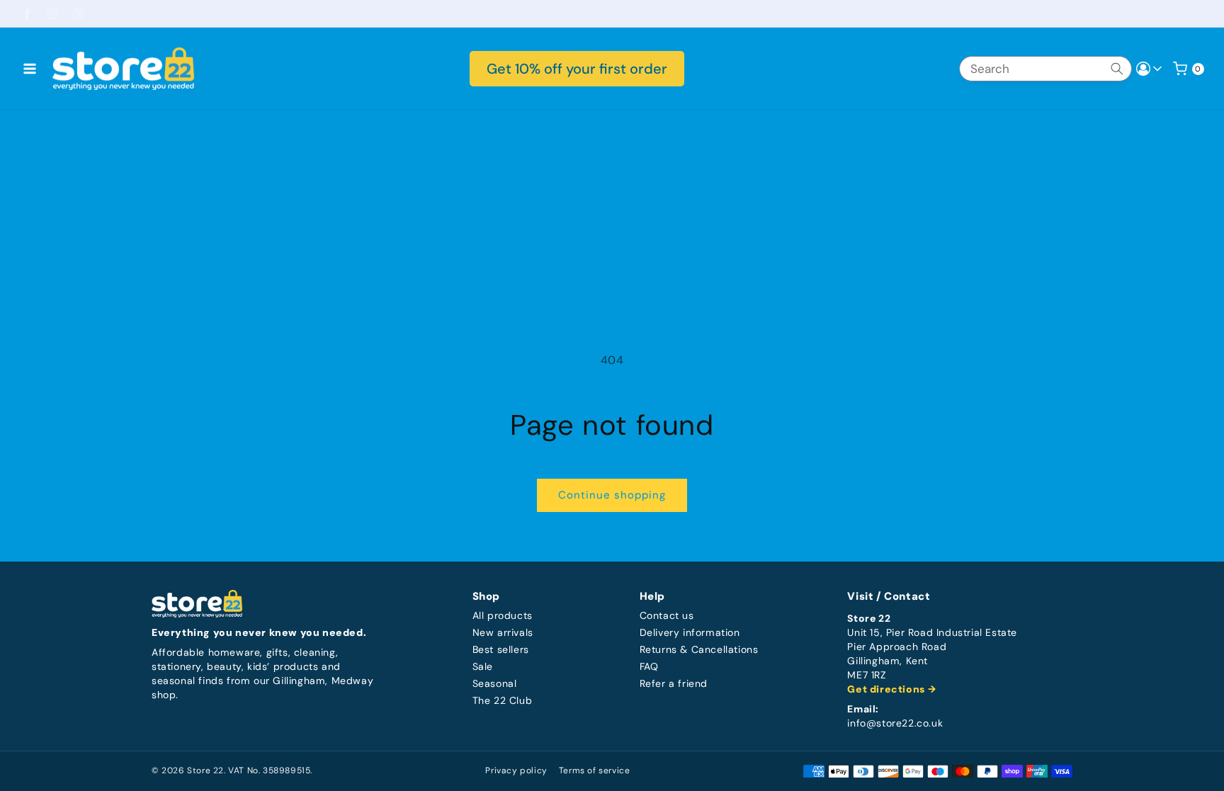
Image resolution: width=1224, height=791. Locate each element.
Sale (482, 667)
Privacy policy (516, 770)
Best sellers (500, 650)
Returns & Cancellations (699, 650)
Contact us (667, 616)
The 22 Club (502, 701)
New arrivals (502, 633)
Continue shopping (612, 495)
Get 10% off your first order (577, 68)
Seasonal (494, 684)
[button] (29, 68)
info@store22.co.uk (895, 723)
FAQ (649, 667)
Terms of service (594, 770)
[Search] (1117, 68)
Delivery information (690, 633)
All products (502, 616)
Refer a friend (674, 684)
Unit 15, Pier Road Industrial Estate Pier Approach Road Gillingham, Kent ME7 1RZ (932, 654)
